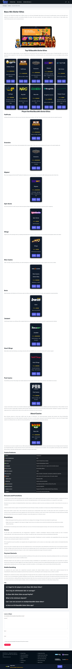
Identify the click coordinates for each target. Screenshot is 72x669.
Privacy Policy (23, 653)
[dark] (68, 2)
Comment (6, 618)
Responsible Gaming (24, 656)
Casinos (9, 5)
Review (13, 81)
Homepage (5, 5)
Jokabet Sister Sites (41, 653)
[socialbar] (65, 2)
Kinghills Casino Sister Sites (42, 655)
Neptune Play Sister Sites (42, 656)
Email (5, 636)
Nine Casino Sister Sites (42, 658)
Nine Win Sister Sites (41, 660)
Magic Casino (40, 662)
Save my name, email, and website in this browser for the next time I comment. (16, 641)
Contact (22, 658)
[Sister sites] (5, 2)
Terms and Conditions (24, 655)
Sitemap (22, 662)
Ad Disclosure (23, 660)
